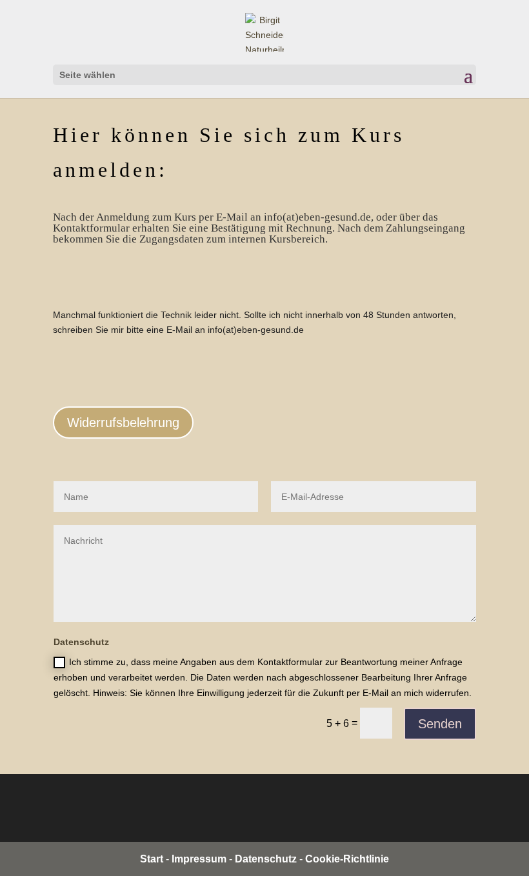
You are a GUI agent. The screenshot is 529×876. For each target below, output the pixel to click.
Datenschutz (266, 858)
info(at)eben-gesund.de (256, 329)
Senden (440, 724)
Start (151, 858)
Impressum (199, 858)
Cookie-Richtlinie (347, 858)
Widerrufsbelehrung (123, 422)
